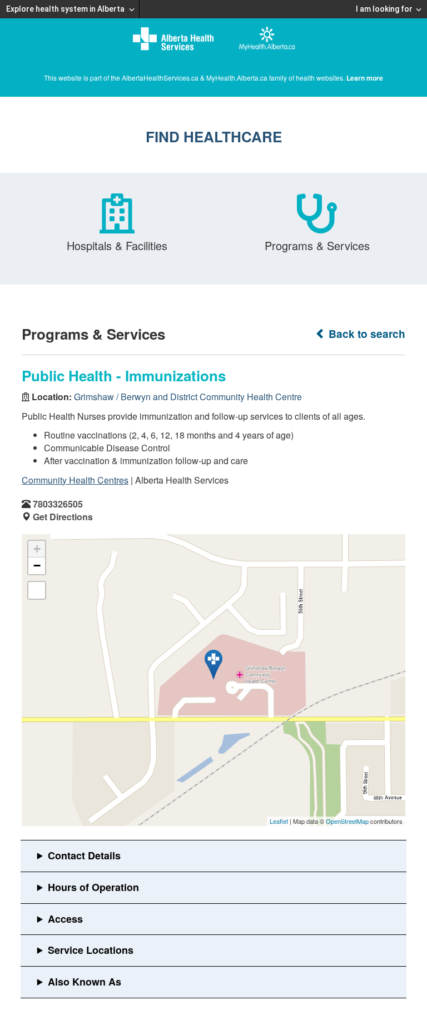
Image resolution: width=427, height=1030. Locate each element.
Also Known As (84, 981)
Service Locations (90, 950)
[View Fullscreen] (36, 590)
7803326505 (58, 503)
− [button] (37, 566)
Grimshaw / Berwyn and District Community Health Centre (188, 396)
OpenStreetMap (347, 821)
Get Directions (63, 516)
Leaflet (279, 821)
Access (65, 919)
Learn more (364, 78)
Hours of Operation (93, 887)
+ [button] (37, 549)
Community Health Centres (75, 480)
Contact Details (84, 855)
